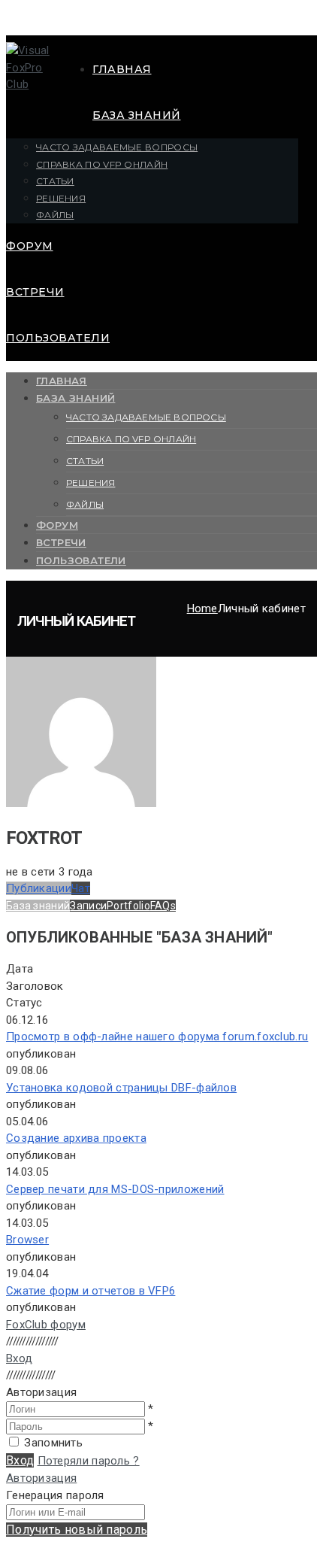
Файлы (55, 214)
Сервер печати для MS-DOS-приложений (115, 1189)
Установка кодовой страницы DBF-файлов (121, 1087)
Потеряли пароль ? (89, 1461)
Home (202, 608)
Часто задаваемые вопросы (117, 147)
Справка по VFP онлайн (102, 164)
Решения (61, 198)
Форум (29, 246)
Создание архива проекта (76, 1138)
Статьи (55, 181)
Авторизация (41, 1478)
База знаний (136, 115)
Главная (122, 69)
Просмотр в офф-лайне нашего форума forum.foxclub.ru (157, 1036)
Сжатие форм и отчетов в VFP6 (90, 1291)
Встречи (35, 292)
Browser (27, 1239)
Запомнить (53, 1442)
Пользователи (58, 338)
